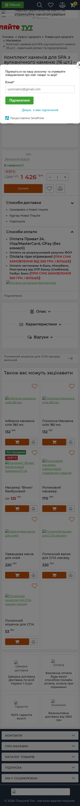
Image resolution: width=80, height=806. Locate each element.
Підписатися (19, 100)
